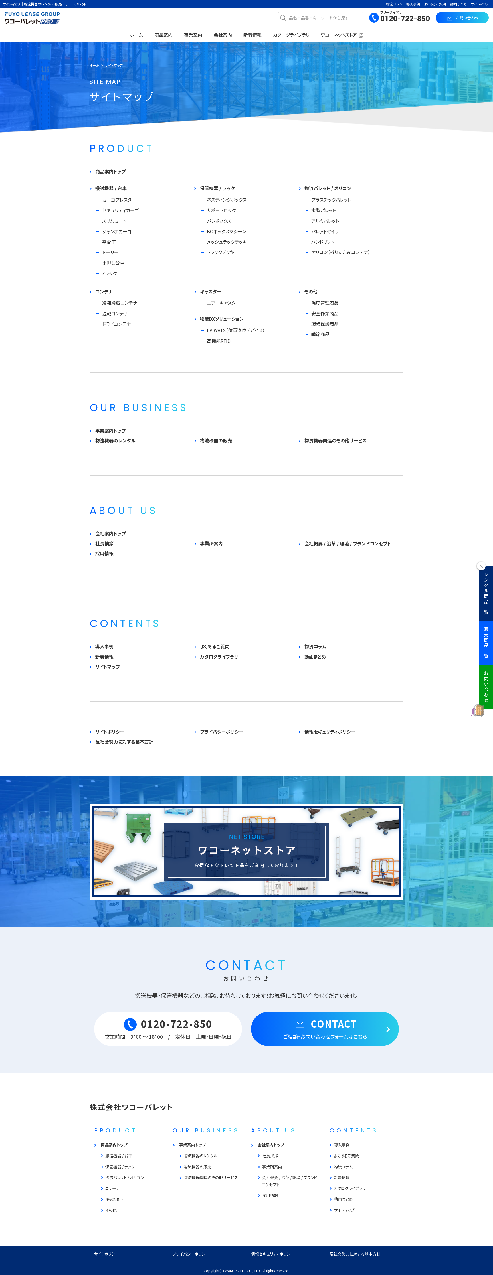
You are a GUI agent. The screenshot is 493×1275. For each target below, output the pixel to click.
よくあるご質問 (435, 3)
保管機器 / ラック (217, 188)
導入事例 (413, 3)
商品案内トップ (110, 171)
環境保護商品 (325, 323)
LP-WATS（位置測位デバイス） (236, 330)
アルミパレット (325, 220)
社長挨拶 (104, 543)
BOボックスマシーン (226, 231)
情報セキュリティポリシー (329, 731)
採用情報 (104, 553)
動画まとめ (458, 3)
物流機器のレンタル (115, 440)
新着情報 (252, 34)
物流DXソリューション (222, 318)
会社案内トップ (110, 533)
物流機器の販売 (216, 440)
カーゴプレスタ (117, 199)
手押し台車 (113, 262)
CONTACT (325, 1028)
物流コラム (394, 3)
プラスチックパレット (331, 199)
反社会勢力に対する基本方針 (124, 741)
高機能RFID (219, 340)
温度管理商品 (325, 302)
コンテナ (104, 291)
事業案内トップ (110, 430)
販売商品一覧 (486, 643)
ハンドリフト (322, 241)
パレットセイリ (325, 231)
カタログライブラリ (291, 34)
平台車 (109, 241)
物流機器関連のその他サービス (335, 440)
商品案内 (163, 34)
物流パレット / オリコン (327, 188)
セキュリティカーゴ (120, 210)
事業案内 (193, 34)
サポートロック (221, 210)
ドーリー (110, 252)
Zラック (109, 273)
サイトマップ (480, 3)
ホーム (136, 34)
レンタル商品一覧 (486, 593)
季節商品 (320, 334)
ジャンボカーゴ (117, 231)
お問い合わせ (486, 687)
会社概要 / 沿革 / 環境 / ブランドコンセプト (347, 543)
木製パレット (323, 210)
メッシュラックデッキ (227, 241)
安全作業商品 (325, 313)
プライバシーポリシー (221, 731)
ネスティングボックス (226, 199)
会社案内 (223, 34)
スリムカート (114, 220)
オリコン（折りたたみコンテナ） (340, 252)
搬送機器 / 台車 (111, 188)
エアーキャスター (223, 302)
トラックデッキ (220, 252)
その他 (311, 291)
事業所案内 (211, 543)
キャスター (210, 291)
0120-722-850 (405, 18)
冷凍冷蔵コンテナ (119, 302)
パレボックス (219, 220)
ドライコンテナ (116, 323)
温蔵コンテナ (115, 313)
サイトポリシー (109, 731)
